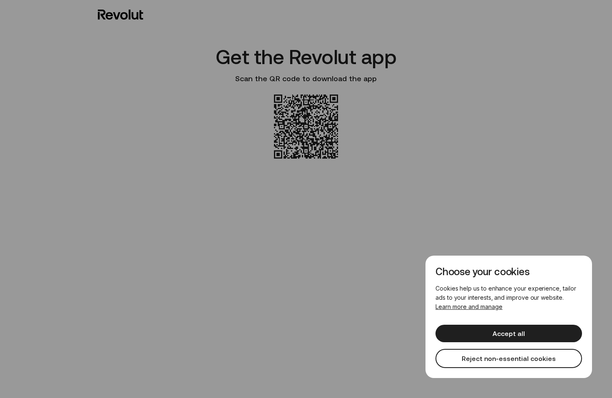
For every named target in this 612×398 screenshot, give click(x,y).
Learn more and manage (469, 306)
